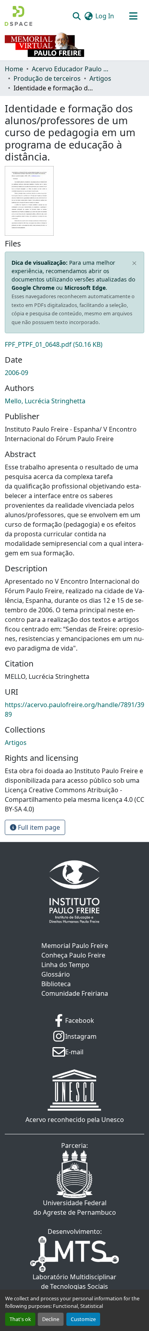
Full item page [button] (38, 827)
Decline (50, 1319)
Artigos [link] (100, 78)
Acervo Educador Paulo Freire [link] (71, 68)
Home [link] (14, 68)
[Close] (134, 263)
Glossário (55, 974)
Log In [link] (104, 16)
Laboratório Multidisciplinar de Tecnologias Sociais (74, 1281)
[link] (74, 344)
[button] (18, 16)
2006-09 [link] (16, 372)
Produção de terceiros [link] (47, 78)
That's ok (20, 1319)
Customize (83, 1319)
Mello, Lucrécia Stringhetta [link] (45, 401)
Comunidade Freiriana (74, 993)
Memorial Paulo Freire (74, 945)
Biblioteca (56, 983)
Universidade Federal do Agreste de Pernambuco (74, 1207)
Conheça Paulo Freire (73, 955)
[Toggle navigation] (133, 15)
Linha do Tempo (65, 964)
